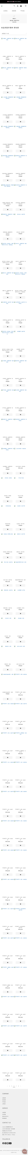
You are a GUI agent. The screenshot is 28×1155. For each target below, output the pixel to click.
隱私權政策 (4, 1118)
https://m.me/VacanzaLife (10, 1132)
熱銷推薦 (14, 11)
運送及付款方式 (5, 1116)
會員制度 (4, 1099)
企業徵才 (4, 1103)
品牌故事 (4, 1097)
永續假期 (4, 1112)
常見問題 (4, 1114)
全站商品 (5, 11)
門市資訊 (23, 11)
